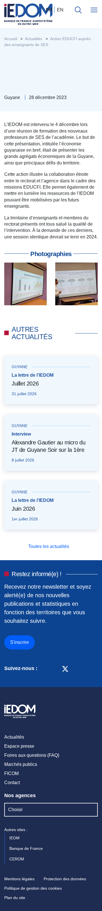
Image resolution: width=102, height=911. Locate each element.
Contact (12, 782)
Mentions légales (19, 879)
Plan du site (14, 897)
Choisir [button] (15, 809)
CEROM (17, 859)
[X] (65, 668)
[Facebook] (54, 668)
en (60, 9)
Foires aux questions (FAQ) (31, 755)
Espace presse (19, 746)
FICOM (11, 773)
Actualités (14, 737)
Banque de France (26, 848)
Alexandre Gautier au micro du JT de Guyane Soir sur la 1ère (48, 446)
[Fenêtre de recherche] (78, 10)
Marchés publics (20, 764)
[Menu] (94, 10)
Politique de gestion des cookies (33, 888)
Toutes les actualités (49, 546)
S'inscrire (19, 642)
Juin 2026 (23, 509)
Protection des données (65, 879)
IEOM (15, 838)
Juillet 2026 (25, 383)
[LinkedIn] (44, 668)
